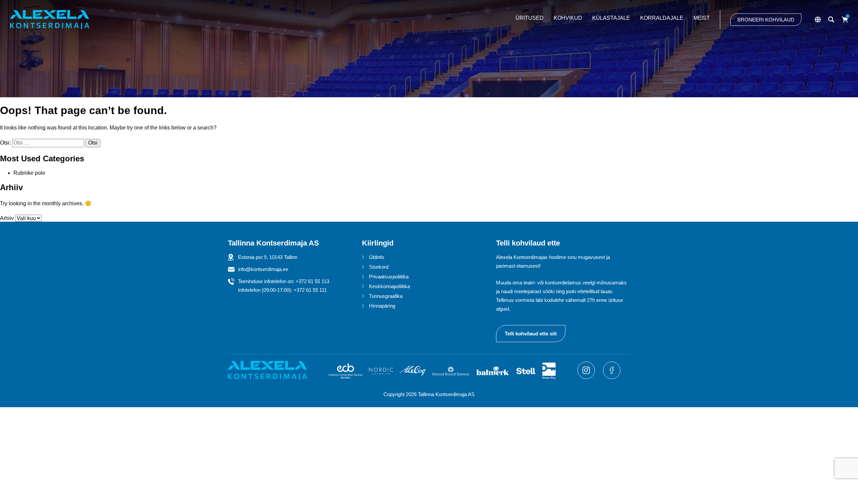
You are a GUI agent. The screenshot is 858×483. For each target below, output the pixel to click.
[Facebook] (611, 377)
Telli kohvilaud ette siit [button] (531, 333)
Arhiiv (7, 218)
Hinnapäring (382, 306)
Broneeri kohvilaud (765, 19)
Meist (701, 18)
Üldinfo (376, 257)
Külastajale (611, 18)
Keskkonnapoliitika (389, 286)
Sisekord (378, 267)
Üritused (529, 18)
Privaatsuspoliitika (389, 276)
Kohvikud (568, 18)
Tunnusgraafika (386, 296)
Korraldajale (661, 18)
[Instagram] (586, 377)
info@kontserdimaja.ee (263, 269)
